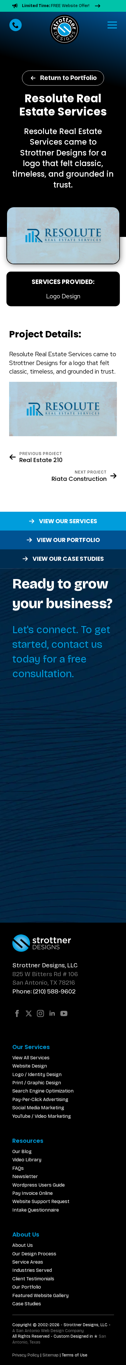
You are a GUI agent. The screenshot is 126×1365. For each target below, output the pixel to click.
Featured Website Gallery (40, 1295)
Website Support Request (40, 1201)
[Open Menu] (112, 25)
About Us (22, 1245)
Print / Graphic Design (36, 1082)
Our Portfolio (26, 1287)
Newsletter (25, 1176)
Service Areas (27, 1262)
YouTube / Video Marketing (41, 1116)
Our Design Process (34, 1254)
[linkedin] (52, 1013)
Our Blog (22, 1151)
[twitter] (28, 1013)
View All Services (31, 1057)
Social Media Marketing (38, 1107)
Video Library (26, 1159)
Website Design (29, 1066)
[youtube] (64, 1013)
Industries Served (32, 1270)
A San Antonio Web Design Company (48, 1330)
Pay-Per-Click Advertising (40, 1099)
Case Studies (26, 1304)
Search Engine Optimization (43, 1091)
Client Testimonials (33, 1279)
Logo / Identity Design (37, 1074)
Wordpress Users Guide (38, 1185)
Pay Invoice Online (32, 1193)
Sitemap (50, 1355)
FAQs (18, 1168)
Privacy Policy (25, 1355)
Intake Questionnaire (35, 1210)
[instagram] (40, 1013)
